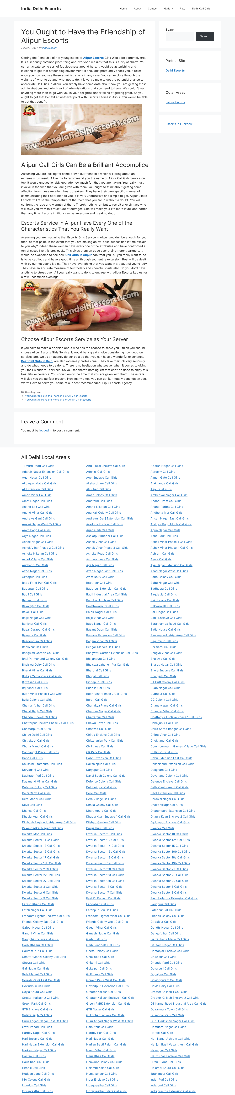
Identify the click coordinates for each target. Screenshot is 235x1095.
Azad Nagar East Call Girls (104, 571)
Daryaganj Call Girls (35, 769)
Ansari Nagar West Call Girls (41, 524)
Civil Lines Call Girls (99, 746)
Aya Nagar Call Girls (100, 565)
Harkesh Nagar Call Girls (39, 1050)
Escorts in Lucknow (179, 124)
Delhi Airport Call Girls (101, 787)
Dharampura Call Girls (101, 810)
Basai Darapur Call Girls (38, 629)
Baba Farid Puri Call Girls (39, 582)
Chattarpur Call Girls (100, 717)
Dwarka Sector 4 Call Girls (104, 886)
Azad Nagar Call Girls (37, 571)
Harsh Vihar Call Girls (101, 1050)
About (137, 8)
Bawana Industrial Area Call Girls (173, 635)
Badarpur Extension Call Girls (106, 588)
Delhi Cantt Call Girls (36, 793)
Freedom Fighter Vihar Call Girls (108, 916)
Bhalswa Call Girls (163, 658)
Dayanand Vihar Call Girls (39, 781)
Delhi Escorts (175, 70)
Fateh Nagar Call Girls (37, 910)
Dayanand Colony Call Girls (169, 775)
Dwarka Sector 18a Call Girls (170, 857)
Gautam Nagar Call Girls (167, 945)
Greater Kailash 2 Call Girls (40, 997)
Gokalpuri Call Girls (164, 968)
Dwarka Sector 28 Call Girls (105, 881)
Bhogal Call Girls (97, 676)
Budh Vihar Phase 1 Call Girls (42, 694)
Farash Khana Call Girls (38, 904)
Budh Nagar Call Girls (165, 688)
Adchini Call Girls (98, 471)
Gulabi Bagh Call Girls (37, 1015)
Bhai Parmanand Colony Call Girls (45, 658)
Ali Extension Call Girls (37, 489)
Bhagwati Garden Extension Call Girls (112, 653)
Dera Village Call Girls (101, 799)
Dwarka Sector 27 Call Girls (41, 881)
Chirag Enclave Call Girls (103, 734)
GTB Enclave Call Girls (37, 1009)
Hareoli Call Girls (162, 1032)
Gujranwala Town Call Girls (169, 1009)
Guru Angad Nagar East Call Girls (45, 1021)
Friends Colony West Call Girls (107, 921)
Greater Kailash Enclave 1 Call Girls (110, 997)
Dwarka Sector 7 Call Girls (104, 892)
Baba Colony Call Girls (166, 577)
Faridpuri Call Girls (163, 904)
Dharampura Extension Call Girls (173, 810)
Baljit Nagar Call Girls (36, 618)
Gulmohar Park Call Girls (167, 1015)
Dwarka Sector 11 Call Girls (40, 840)
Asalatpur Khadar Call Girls (105, 536)
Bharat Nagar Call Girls (166, 664)
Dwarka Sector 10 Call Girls (169, 834)
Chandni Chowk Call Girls (39, 717)
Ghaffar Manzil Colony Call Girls (44, 957)
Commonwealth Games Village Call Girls (178, 746)
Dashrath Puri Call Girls (38, 775)
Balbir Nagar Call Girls (101, 612)
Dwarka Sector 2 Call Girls (40, 869)
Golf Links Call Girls (99, 974)
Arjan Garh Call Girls (100, 530)
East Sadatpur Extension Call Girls (174, 898)
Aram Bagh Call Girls (36, 530)
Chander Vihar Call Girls (167, 711)
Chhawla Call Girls (98, 729)
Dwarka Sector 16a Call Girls (106, 851)
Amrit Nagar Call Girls (37, 501)
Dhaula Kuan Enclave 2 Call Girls (173, 816)
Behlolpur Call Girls (35, 647)
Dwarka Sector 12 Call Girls (105, 840)
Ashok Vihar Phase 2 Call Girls (43, 547)
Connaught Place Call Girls (40, 752)
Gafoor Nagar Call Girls (38, 927)
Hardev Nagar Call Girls (38, 1032)
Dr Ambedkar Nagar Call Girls (42, 828)
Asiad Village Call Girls (37, 559)
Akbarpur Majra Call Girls (39, 483)
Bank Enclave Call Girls (166, 618)
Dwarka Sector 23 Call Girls (105, 875)
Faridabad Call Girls (100, 904)
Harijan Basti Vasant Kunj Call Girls (175, 1044)
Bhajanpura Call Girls (100, 658)
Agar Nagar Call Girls (36, 477)
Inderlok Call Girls (34, 1085)
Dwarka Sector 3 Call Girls (40, 886)
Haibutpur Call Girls (99, 1027)
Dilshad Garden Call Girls (103, 822)
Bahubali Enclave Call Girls (104, 600)
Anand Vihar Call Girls (37, 512)
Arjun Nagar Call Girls (165, 530)
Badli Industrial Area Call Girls (106, 594)
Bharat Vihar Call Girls (37, 670)
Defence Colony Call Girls (103, 781)
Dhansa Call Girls (34, 810)
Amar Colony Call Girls (101, 495)
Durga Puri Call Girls (100, 828)
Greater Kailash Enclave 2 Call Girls (175, 997)
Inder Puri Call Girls (164, 1079)
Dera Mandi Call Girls (36, 799)
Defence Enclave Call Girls (169, 781)
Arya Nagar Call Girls (36, 536)
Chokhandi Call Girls (165, 740)
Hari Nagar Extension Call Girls (43, 1044)
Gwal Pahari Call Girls (37, 1027)
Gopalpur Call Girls (163, 974)
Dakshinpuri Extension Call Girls (172, 764)
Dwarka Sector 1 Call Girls (104, 834)
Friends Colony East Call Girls (42, 921)
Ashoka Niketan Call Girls (39, 553)
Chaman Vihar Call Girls (38, 705)
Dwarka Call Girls (162, 828)
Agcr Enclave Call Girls (101, 477)
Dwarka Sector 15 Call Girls (169, 845)
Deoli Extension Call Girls (168, 793)
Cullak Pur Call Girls (164, 752)
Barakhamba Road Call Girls (170, 623)
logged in (45, 430)
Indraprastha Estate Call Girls (106, 1091)
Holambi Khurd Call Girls (167, 1068)
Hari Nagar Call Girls (100, 1038)
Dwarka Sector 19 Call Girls (105, 863)
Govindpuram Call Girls (166, 980)
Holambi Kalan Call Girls (103, 1068)
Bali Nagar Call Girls (164, 612)
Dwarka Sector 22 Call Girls (41, 875)
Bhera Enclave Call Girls (167, 670)
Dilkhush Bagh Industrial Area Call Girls (49, 822)
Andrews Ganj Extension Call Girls (109, 518)
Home (123, 8)
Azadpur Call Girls (34, 577)
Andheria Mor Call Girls (167, 512)
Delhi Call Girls (201, 8)
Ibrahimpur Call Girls (165, 1073)
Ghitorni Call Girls (98, 962)
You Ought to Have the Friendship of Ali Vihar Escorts (56, 395)
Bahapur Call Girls (34, 600)
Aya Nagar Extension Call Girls (172, 565)
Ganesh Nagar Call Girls (102, 933)
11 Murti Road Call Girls (38, 466)
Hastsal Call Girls (34, 1056)
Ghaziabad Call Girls (100, 957)
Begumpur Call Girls (164, 641)
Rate (182, 8)
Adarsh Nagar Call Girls (167, 466)
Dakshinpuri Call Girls (101, 764)
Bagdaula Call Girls (164, 594)
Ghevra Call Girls (33, 962)
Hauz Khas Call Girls (100, 1056)
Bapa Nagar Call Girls (101, 623)
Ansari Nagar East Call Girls (170, 518)
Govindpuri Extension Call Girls (107, 986)
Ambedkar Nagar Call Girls (169, 495)
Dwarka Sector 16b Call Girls (170, 851)
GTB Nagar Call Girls (100, 1009)
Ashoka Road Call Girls (102, 553)
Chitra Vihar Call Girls (165, 734)
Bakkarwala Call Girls (165, 606)
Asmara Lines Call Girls (102, 559)
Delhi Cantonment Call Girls (170, 787)
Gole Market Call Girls (37, 974)
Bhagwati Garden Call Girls (40, 653)
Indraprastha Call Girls (37, 1091)
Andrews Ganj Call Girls (38, 518)
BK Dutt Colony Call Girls (168, 682)
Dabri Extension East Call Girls (171, 758)
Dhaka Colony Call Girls (102, 805)
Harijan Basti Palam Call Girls (106, 1044)
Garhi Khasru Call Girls (37, 945)
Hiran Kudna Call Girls (166, 1062)
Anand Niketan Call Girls (103, 506)
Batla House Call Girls (166, 629)
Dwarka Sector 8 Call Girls (169, 892)
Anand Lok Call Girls (36, 506)
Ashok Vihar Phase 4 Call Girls (172, 547)
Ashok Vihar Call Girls (101, 542)
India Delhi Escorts (41, 8)
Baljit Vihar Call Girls (100, 618)
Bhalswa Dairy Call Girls (38, 664)
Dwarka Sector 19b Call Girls (170, 863)
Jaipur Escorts (175, 102)
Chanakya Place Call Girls (104, 705)
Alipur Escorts (93, 57)
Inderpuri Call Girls (163, 1085)
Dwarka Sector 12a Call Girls (170, 840)
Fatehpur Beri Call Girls (102, 910)
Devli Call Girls (32, 805)
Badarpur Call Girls (35, 588)
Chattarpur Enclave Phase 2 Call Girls (48, 723)
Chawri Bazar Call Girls (102, 723)
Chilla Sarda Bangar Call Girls (171, 729)
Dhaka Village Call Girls (167, 805)
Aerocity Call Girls (163, 471)
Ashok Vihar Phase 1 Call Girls (171, 542)
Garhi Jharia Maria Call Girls (170, 939)
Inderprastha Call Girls (101, 1085)
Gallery (168, 8)
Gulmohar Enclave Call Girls (105, 1015)
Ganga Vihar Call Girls (166, 933)
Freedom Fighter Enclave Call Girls (46, 916)
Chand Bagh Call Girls (37, 711)
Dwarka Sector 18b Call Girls (41, 863)
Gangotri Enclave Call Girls (40, 939)
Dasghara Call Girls (164, 769)
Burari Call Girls (97, 699)
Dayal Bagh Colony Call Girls (105, 775)
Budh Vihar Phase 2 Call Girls (106, 694)
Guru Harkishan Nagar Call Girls (173, 1021)
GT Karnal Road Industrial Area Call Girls (178, 1003)
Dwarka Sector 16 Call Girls (41, 851)
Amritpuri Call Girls (99, 501)
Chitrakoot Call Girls (36, 740)
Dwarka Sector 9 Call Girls (40, 898)
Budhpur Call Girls (163, 694)
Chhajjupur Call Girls (165, 723)
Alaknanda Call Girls (165, 483)
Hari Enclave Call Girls (37, 1038)
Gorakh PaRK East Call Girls (41, 980)
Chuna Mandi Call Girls (38, 746)
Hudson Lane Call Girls (38, 1073)
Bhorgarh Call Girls (163, 676)
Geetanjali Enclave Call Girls (170, 951)
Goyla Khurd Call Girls (37, 992)
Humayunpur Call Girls (101, 1073)
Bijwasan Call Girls (35, 682)
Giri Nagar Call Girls (35, 968)
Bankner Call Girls (34, 623)
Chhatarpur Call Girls (36, 729)
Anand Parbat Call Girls (167, 506)
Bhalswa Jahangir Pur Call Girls (107, 664)
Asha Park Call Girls (164, 536)
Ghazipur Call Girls (163, 957)
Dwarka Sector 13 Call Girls (41, 845)
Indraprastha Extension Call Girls (173, 1091)
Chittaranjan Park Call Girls (104, 740)
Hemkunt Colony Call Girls (104, 1062)
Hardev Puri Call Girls (101, 1032)
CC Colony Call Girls (164, 699)
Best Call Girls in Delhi (37, 361)
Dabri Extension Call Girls (103, 758)
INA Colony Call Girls (36, 1079)
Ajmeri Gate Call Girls (165, 477)
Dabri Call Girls (32, 758)
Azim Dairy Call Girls (100, 577)
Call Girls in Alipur (78, 255)
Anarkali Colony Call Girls (103, 512)
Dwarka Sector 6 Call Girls (40, 892)
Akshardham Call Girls (101, 483)
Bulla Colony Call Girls (37, 699)
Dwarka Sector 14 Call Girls (105, 845)
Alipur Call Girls (161, 489)
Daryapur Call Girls (99, 769)
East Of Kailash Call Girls (103, 898)
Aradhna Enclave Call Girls (104, 524)
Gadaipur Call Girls (164, 921)
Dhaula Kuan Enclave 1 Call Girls (108, 816)
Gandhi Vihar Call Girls (37, 933)
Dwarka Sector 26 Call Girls (170, 875)
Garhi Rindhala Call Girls (103, 945)
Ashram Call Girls (162, 553)
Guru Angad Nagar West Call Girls (109, 1021)
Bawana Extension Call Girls (105, 635)
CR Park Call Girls (98, 752)
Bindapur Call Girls (99, 682)
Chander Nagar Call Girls (103, 711)
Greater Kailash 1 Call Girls (169, 992)
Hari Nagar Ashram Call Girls (170, 1038)
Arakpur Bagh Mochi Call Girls (171, 524)
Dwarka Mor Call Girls (37, 834)
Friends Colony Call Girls (167, 916)
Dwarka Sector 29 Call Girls (170, 881)
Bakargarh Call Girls (35, 606)
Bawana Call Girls (34, 635)
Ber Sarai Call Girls (163, 647)
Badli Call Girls (32, 594)
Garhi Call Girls (96, 939)
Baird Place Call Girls (165, 600)
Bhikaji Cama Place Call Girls (42, 676)
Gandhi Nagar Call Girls (167, 927)
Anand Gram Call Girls (166, 501)
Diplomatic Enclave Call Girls (170, 822)
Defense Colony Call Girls (39, 787)
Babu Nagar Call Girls (165, 582)
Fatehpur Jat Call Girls (166, 910)
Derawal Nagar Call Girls (167, 799)
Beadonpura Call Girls (37, 641)
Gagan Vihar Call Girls (101, 927)
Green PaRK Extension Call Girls (108, 1003)
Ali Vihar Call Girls (98, 489)
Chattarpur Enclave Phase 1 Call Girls (176, 717)
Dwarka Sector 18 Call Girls (105, 857)
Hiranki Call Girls (33, 1068)
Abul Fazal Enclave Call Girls (106, 466)
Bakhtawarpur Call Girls (102, 606)
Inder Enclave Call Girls (102, 1079)
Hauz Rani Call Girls (35, 1062)
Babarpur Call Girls (99, 582)
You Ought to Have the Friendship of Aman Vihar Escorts (58, 399)
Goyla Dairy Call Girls (165, 986)
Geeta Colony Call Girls (102, 951)
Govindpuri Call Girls (36, 986)
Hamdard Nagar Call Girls (168, 1027)
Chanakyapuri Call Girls (167, 705)
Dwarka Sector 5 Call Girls (169, 886)
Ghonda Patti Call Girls (166, 962)
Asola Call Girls (161, 559)
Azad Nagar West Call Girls (169, 571)
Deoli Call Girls (96, 793)
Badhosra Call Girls (164, 588)
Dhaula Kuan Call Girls (37, 816)
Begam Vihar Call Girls (101, 641)
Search (170, 29)
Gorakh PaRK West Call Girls (105, 980)
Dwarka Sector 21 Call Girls (169, 869)
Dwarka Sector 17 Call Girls (41, 857)
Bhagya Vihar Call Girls (166, 653)
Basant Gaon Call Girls (101, 629)
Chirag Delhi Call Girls (37, 734)
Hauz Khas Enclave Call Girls (170, 1056)
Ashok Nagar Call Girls (37, 542)
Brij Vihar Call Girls (35, 688)
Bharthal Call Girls (98, 670)
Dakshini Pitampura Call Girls (42, 764)
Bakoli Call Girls (33, 612)
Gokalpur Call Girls (99, 968)
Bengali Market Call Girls (103, 647)
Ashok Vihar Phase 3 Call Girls (107, 547)
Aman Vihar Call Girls (36, 495)
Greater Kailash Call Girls (103, 992)
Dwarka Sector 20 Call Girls (105, 869)
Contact (152, 8)
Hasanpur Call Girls (164, 1050)
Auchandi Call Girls (35, 565)
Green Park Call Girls (36, 1003)
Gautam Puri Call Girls (37, 951)
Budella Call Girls (98, 688)
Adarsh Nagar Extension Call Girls (45, 471)
